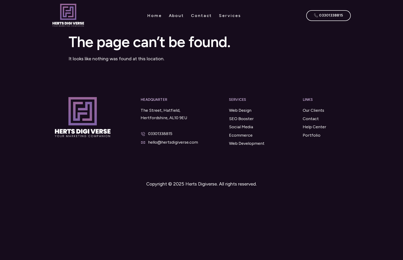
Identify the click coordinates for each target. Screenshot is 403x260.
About (176, 15)
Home (154, 15)
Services (230, 15)
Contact (201, 15)
